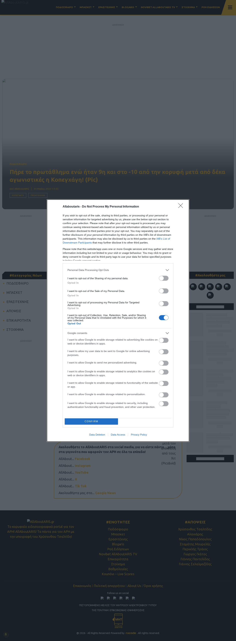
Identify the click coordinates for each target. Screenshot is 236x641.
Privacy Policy (139, 434)
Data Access (118, 434)
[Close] (181, 206)
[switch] (164, 278)
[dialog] (118, 321)
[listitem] (118, 270)
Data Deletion (97, 434)
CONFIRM (91, 421)
